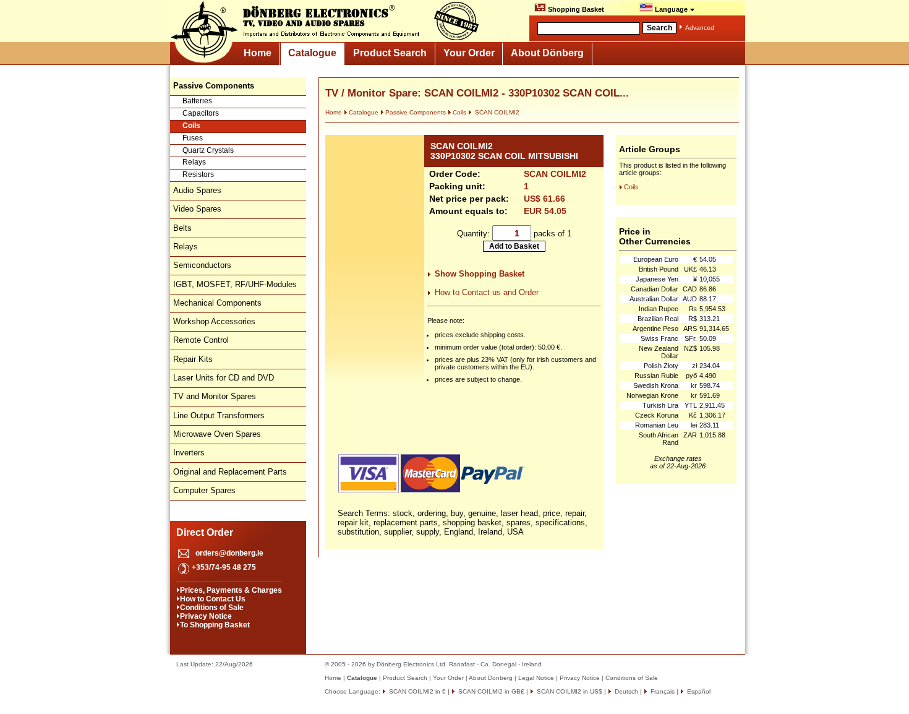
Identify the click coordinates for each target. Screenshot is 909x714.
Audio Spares (197, 190)
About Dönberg (547, 53)
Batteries (197, 101)
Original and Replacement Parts (230, 471)
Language (671, 9)
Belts (182, 228)
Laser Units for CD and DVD (223, 377)
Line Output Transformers (219, 415)
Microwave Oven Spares (217, 434)
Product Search (390, 53)
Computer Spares (204, 490)
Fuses (192, 138)
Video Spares (197, 208)
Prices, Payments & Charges (231, 590)
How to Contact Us (212, 599)
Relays (194, 162)
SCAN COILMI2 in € (416, 691)
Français (662, 691)
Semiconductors (202, 265)
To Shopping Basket (215, 625)
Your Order (469, 53)
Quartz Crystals (208, 150)
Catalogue (312, 53)
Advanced (699, 27)
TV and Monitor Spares (214, 396)
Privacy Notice (206, 616)
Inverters (189, 452)
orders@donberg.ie (229, 553)
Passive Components (415, 112)
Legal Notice (536, 677)
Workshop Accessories (214, 321)
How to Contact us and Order (487, 292)
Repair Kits (193, 359)
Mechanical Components (217, 303)
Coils (191, 125)
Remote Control (201, 340)
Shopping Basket (575, 9)
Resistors (198, 174)
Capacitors (200, 113)
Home (257, 53)
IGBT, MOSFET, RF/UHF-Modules (235, 284)
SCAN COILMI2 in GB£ (490, 691)
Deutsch (625, 691)
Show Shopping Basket (479, 273)
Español (698, 691)
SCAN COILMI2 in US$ (568, 691)
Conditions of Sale (212, 607)
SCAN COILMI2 (496, 112)
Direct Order (204, 532)
